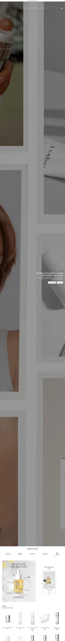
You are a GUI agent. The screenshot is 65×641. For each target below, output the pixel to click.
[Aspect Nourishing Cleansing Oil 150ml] (32, 618)
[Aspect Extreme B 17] (57, 618)
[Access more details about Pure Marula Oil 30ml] (28, 577)
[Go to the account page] (60, 8)
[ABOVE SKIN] (32, 4)
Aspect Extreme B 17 (57, 627)
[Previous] (24, 0)
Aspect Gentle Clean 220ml (20, 627)
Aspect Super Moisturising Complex (7, 627)
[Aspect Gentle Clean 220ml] (20, 618)
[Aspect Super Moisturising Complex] (7, 618)
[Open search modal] (3, 8)
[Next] (41, 0)
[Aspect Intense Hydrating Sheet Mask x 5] (44, 618)
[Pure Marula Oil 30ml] (49, 580)
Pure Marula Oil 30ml (49, 589)
